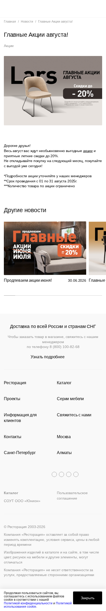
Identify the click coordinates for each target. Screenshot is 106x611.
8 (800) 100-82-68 (65, 347)
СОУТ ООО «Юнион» (22, 501)
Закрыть (87, 598)
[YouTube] (61, 474)
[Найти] (16, 8)
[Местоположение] (89, 8)
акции (88, 151)
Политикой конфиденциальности (28, 603)
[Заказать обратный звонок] (98, 8)
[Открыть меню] (7, 8)
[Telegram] (54, 474)
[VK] (68, 474)
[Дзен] (75, 474)
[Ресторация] (53, 8)
